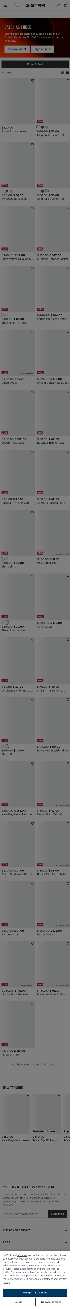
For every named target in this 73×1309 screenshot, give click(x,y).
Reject (18, 1302)
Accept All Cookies (35, 1292)
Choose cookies (51, 1302)
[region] (35, 1280)
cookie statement (43, 1279)
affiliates (22, 1255)
